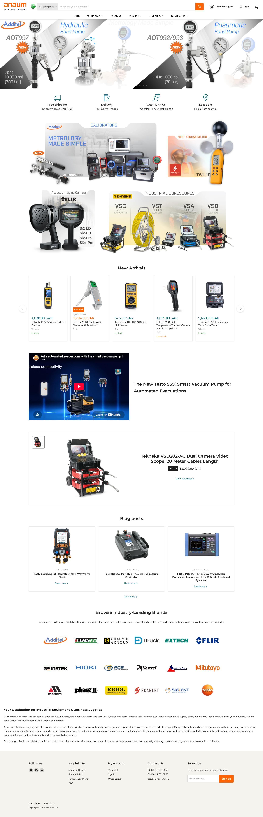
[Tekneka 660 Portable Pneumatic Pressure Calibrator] (131, 546)
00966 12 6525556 (158, 774)
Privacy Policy (75, 774)
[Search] (199, 6)
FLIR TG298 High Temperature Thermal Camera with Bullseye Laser (173, 325)
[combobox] (126, 6)
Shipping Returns (77, 770)
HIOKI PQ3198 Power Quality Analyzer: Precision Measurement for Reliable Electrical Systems (201, 577)
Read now (60, 583)
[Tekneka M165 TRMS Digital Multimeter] (131, 295)
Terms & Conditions (78, 778)
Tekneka (35, 329)
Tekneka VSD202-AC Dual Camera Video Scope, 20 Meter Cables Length (185, 458)
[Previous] (22, 308)
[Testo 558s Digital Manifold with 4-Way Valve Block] (62, 546)
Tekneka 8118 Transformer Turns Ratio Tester (213, 323)
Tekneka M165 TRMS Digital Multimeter (131, 323)
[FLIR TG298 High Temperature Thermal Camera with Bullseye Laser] (173, 295)
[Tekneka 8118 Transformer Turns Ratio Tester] (215, 295)
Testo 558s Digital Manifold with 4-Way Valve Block (62, 575)
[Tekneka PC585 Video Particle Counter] (48, 295)
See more (130, 596)
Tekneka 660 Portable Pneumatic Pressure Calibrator (131, 575)
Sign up (226, 778)
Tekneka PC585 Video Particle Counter (48, 323)
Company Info (35, 803)
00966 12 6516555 (158, 770)
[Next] (240, 308)
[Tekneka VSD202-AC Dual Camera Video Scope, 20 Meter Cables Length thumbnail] (38, 442)
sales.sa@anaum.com (159, 778)
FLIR (158, 332)
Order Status (114, 778)
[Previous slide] (8, 54)
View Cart (113, 770)
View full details (185, 478)
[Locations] (205, 102)
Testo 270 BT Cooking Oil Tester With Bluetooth (87, 323)
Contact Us (49, 803)
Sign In (111, 774)
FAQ (70, 783)
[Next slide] (255, 54)
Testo (75, 329)
